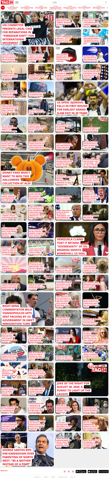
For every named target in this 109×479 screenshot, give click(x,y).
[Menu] (17, 2)
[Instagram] (72, 471)
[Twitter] (64, 471)
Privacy (53, 477)
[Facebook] (68, 471)
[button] (107, 8)
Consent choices (62, 477)
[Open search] (106, 2)
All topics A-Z (37, 477)
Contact (46, 477)
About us (72, 477)
